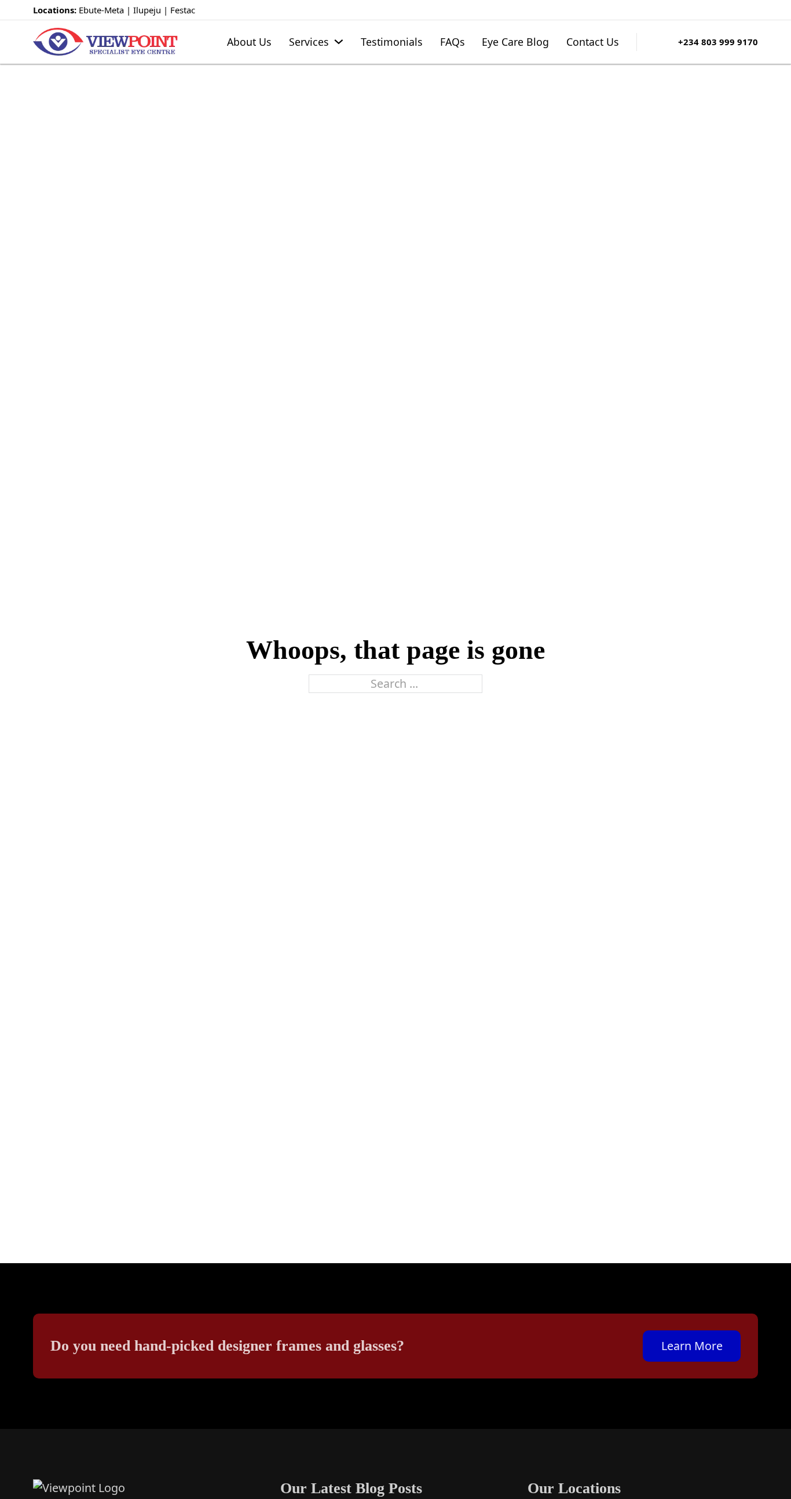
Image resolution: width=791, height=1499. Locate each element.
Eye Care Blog (515, 42)
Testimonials (392, 42)
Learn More (692, 1346)
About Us (249, 42)
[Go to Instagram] (753, 10)
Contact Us (592, 42)
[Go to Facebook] (716, 10)
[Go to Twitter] (734, 10)
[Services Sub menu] (339, 42)
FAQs (452, 42)
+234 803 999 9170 (718, 42)
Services (309, 42)
